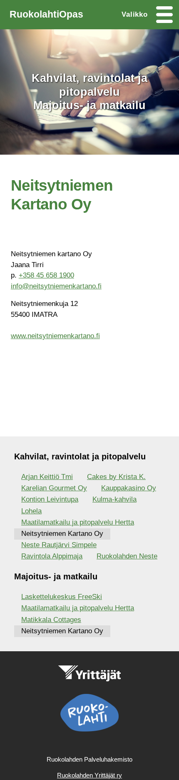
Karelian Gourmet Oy (54, 488)
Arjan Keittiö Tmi (47, 477)
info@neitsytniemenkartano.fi (56, 286)
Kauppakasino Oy (128, 488)
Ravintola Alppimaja (51, 556)
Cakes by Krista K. (116, 477)
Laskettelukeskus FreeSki (61, 597)
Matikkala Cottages (51, 620)
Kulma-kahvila (114, 499)
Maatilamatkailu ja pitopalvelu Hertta (77, 522)
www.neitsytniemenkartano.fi (55, 336)
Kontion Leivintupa (49, 499)
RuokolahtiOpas (46, 14)
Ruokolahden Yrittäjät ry (89, 775)
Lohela (31, 511)
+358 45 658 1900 (46, 275)
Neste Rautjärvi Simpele (59, 545)
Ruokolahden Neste (127, 556)
